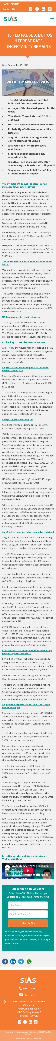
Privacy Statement (34, 1039)
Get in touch (30, 995)
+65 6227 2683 (29, 988)
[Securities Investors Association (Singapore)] (10, 17)
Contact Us (9, 9)
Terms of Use (20, 1039)
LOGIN (6, 4)
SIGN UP (15, 4)
